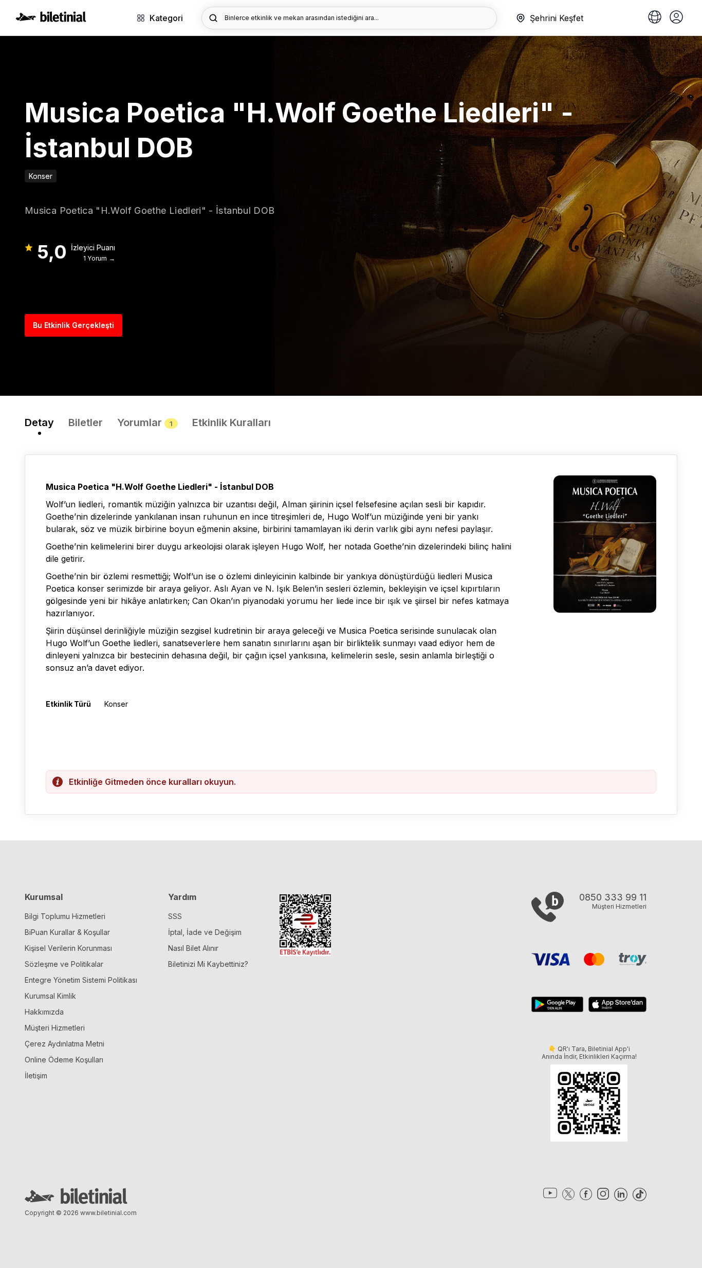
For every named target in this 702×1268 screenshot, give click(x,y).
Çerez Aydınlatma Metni (64, 1043)
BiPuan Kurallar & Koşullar (67, 932)
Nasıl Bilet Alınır (193, 948)
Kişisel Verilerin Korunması (68, 948)
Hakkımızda (44, 1011)
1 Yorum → (99, 258)
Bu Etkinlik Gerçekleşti (73, 325)
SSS (175, 916)
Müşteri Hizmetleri (55, 1027)
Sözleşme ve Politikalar (64, 964)
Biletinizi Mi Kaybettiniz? (208, 964)
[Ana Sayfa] (50, 19)
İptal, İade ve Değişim (205, 932)
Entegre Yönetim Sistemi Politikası (81, 980)
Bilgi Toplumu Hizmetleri (65, 916)
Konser (40, 176)
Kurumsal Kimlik (50, 995)
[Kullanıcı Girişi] (676, 18)
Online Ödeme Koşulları (64, 1059)
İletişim (36, 1075)
